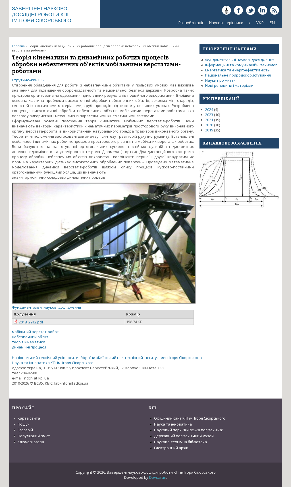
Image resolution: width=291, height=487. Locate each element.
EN (272, 22)
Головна (18, 46)
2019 (209, 130)
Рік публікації (190, 22)
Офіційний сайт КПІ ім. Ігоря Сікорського (189, 418)
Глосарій (25, 429)
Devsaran (157, 477)
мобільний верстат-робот (35, 331)
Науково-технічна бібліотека (180, 441)
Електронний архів (171, 447)
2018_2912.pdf (31, 322)
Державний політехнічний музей (184, 435)
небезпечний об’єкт (30, 336)
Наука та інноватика (173, 424)
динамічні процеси (29, 347)
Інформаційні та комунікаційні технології (241, 64)
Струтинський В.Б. (28, 79)
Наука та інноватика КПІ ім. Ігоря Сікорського (52, 362)
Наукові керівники (226, 22)
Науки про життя (220, 80)
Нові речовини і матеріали (229, 85)
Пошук (24, 424)
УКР (260, 22)
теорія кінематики (28, 341)
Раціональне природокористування (238, 75)
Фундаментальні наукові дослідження (46, 307)
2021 (209, 119)
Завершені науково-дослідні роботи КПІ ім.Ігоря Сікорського (41, 14)
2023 (209, 114)
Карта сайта (29, 418)
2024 (209, 109)
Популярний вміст (34, 435)
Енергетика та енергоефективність (237, 70)
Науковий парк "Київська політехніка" (189, 429)
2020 (209, 124)
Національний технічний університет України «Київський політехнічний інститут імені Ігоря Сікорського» (107, 357)
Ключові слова (31, 441)
